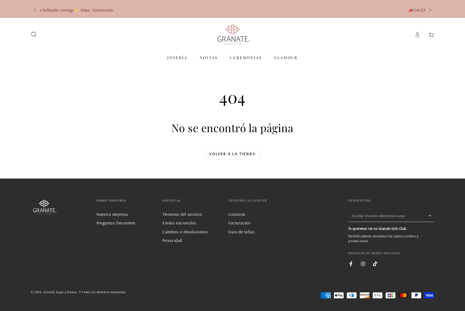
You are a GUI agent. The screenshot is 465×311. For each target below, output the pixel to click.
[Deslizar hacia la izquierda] (35, 10)
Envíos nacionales (179, 222)
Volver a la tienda (232, 153)
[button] (34, 34)
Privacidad (172, 240)
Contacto (236, 214)
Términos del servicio (182, 214)
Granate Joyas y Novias (60, 292)
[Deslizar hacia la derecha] (429, 10)
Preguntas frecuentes (116, 222)
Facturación (239, 222)
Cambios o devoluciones (185, 231)
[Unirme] (431, 216)
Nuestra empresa (112, 214)
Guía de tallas (241, 231)
